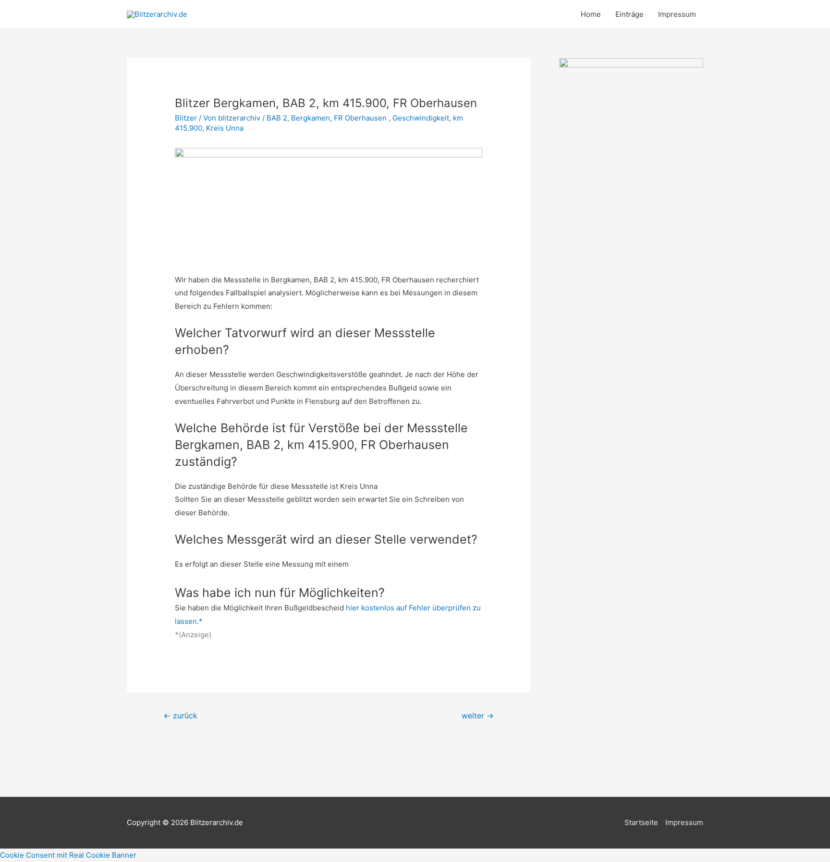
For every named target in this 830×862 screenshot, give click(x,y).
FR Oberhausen (361, 117)
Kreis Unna (225, 128)
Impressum (677, 14)
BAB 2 (277, 117)
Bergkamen (310, 117)
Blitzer (186, 117)
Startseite (641, 822)
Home (591, 14)
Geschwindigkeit (420, 117)
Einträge (629, 14)
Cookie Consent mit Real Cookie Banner (68, 855)
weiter (478, 715)
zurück (180, 715)
